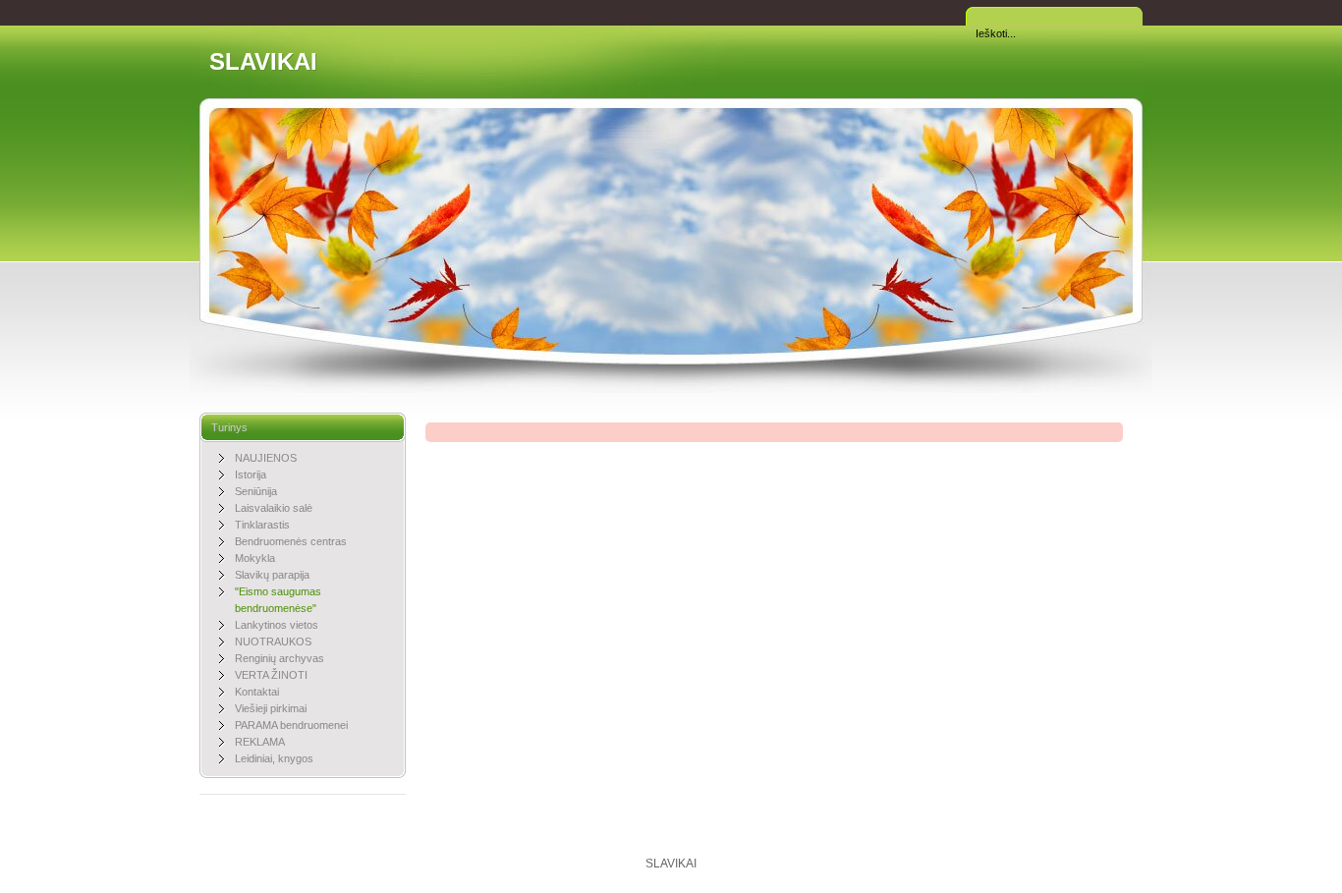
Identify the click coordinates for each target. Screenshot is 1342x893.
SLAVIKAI (263, 61)
